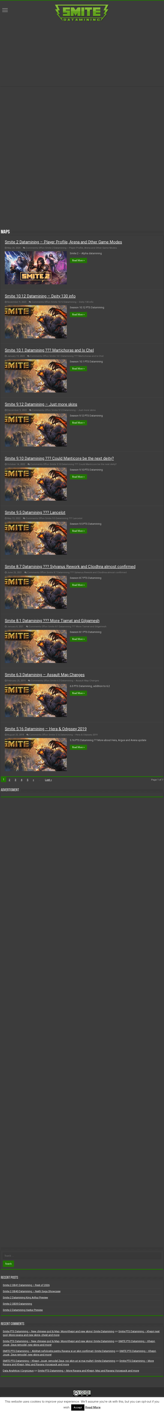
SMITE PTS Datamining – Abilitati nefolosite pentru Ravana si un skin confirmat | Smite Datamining (59, 1350)
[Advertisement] (82, 54)
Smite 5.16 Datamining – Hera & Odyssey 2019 (46, 728)
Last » (48, 779)
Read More (93, 1407)
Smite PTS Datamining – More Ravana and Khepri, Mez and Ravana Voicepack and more (88, 1370)
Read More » (78, 260)
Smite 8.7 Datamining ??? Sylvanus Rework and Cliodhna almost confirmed (70, 566)
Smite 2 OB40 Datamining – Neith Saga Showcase (31, 1291)
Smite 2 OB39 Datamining (17, 1303)
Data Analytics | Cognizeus (18, 1370)
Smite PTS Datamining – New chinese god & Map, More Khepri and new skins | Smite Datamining (58, 1331)
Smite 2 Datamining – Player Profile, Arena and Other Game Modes (63, 242)
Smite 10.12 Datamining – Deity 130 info (40, 296)
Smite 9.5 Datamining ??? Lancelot (35, 512)
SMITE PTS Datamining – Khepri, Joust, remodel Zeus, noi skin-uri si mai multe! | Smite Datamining (59, 1360)
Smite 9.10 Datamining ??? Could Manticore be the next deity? (59, 458)
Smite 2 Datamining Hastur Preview (23, 1309)
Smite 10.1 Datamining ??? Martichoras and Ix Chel (49, 350)
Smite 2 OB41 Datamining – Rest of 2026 (26, 1285)
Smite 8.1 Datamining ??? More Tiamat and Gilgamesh (52, 620)
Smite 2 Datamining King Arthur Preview (25, 1297)
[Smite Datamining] (82, 12)
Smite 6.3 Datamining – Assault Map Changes (45, 674)
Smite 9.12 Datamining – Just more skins (41, 404)
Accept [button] (78, 1407)
